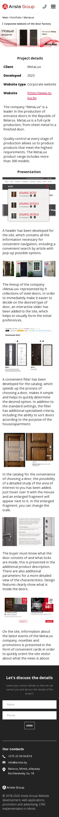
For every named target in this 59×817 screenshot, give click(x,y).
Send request (45, 7)
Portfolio (16, 17)
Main (5, 17)
